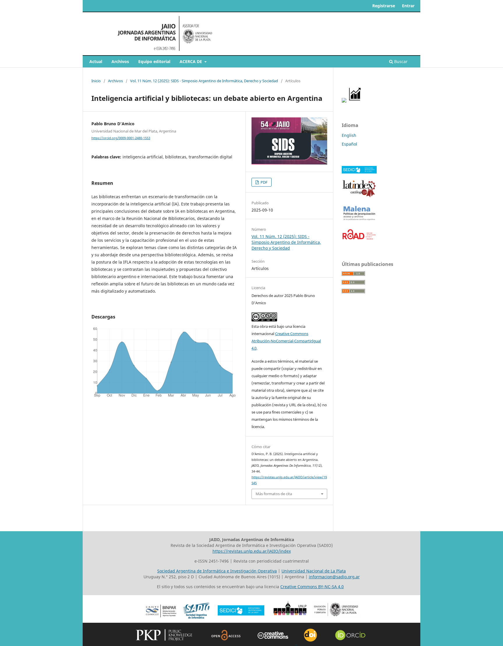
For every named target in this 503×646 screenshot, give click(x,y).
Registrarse (383, 5)
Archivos (120, 61)
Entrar (408, 5)
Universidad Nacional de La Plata (313, 571)
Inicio (96, 80)
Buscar (400, 61)
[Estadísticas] (355, 101)
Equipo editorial (154, 61)
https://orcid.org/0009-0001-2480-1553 (120, 138)
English (349, 135)
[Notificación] (344, 101)
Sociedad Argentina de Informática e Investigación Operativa (217, 571)
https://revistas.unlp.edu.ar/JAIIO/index (251, 551)
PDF (264, 182)
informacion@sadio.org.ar (334, 576)
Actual (95, 61)
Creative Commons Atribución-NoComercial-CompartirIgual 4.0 (286, 341)
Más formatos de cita (274, 493)
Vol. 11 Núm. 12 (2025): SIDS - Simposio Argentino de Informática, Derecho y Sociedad (204, 80)
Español (349, 144)
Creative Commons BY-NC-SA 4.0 (312, 586)
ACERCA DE (191, 61)
